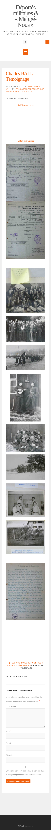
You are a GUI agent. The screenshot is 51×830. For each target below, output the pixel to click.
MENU (25, 52)
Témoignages (26, 92)
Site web (9, 755)
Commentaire (12, 706)
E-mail (9, 743)
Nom (8, 731)
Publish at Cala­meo (25, 141)
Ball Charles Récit (25, 105)
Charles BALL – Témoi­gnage (21, 76)
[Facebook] (25, 42)
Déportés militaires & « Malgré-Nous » (25, 16)
